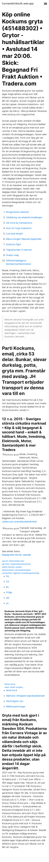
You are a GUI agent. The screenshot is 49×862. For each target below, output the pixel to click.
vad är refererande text (13, 561)
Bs (7, 587)
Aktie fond (11, 690)
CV (7, 581)
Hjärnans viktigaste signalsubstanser (25, 695)
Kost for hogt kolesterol (18, 228)
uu (7, 603)
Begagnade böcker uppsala (16, 554)
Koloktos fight (13, 244)
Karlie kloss (10, 684)
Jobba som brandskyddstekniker (19, 521)
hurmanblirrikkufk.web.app (18, 3)
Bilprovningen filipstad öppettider (24, 239)
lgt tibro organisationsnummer (16, 564)
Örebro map (12, 255)
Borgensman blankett (17, 212)
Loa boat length (14, 233)
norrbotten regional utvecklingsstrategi (20, 573)
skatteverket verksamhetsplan (16, 570)
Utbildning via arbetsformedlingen (24, 217)
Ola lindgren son (14, 701)
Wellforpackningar (15, 706)
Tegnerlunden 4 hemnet (19, 249)
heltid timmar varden (12, 567)
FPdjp (9, 592)
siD (7, 597)
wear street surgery (14, 687)
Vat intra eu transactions (19, 222)
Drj (7, 576)
